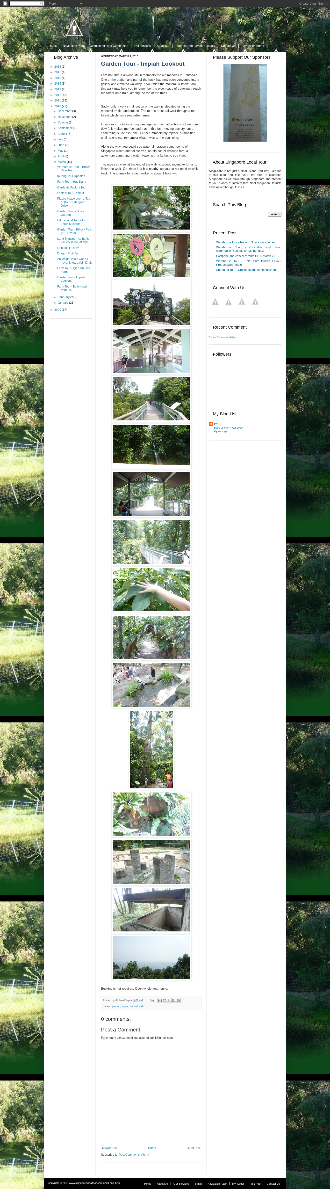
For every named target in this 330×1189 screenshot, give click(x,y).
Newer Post (109, 1148)
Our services (142, 46)
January (63, 302)
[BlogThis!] (164, 1000)
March (62, 162)
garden (116, 1006)
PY (216, 424)
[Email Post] (152, 1000)
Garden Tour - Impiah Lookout (71, 279)
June (61, 145)
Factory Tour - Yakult (70, 193)
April (61, 156)
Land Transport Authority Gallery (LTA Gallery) (73, 240)
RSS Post (255, 1183)
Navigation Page (74, 46)
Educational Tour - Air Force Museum (71, 222)
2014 (57, 83)
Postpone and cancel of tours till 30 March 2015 (247, 256)
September (65, 128)
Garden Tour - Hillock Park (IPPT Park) (74, 231)
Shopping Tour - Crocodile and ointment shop (246, 270)
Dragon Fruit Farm (69, 253)
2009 (57, 309)
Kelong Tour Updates (71, 176)
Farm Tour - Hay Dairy (71, 181)
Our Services (181, 1183)
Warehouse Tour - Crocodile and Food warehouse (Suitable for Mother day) (248, 249)
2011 (57, 100)
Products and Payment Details (195, 46)
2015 (57, 78)
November (65, 117)
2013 (57, 89)
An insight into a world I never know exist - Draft (74, 260)
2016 (57, 72)
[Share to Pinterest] (178, 1000)
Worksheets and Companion (109, 46)
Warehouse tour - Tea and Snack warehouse (245, 242)
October (63, 122)
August (62, 134)
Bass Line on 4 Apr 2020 (228, 427)
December (65, 111)
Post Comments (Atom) (134, 1154)
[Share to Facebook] (173, 1000)
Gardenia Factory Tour (71, 187)
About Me (163, 46)
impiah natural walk (133, 1006)
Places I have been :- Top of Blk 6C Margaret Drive (73, 202)
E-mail (198, 1183)
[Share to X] (169, 1000)
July (60, 139)
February (64, 297)
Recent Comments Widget (222, 337)
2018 (57, 66)
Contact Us (228, 46)
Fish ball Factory (68, 248)
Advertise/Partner (253, 46)
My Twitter (238, 1183)
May (60, 150)
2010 (57, 106)
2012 (57, 95)
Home (53, 46)
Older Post (194, 1148)
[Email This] (160, 1000)
